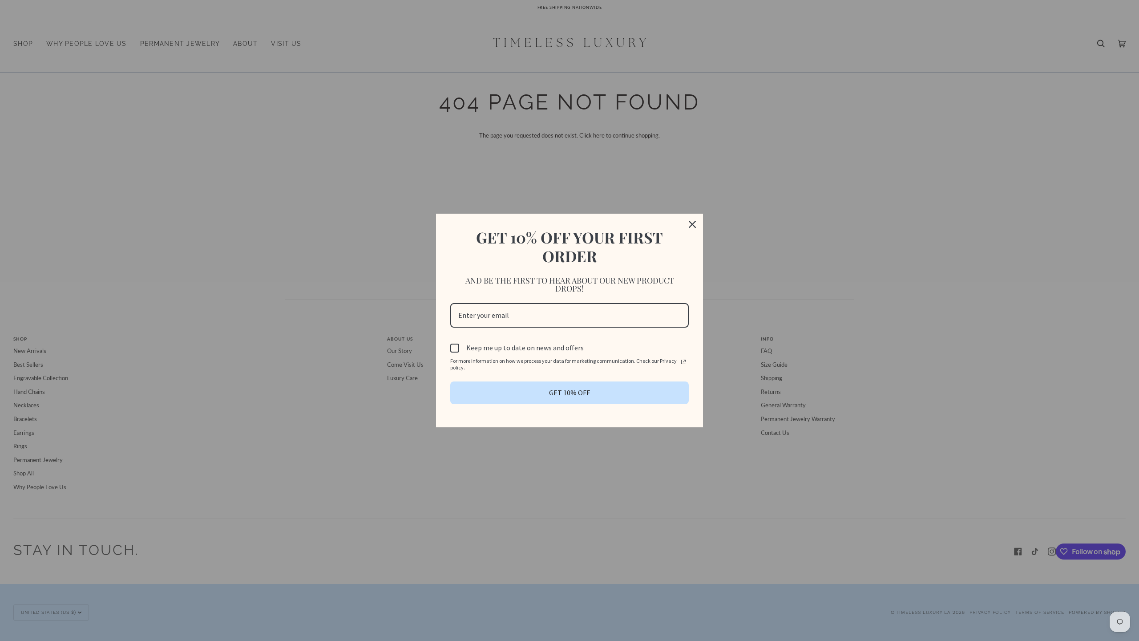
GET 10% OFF (569, 392)
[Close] (692, 224)
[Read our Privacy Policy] (683, 362)
